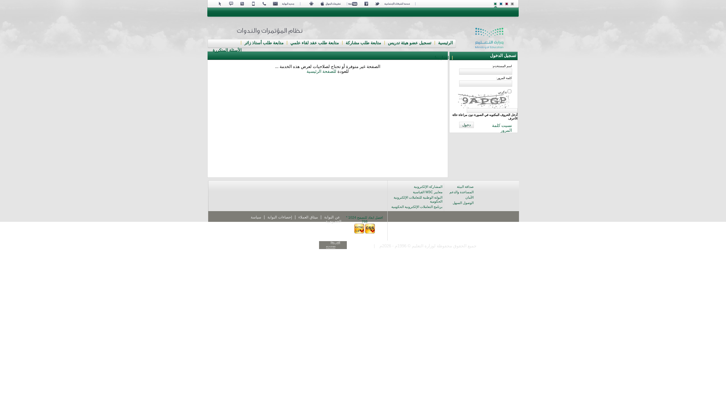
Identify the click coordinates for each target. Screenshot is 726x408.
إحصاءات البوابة (279, 217)
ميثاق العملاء (308, 217)
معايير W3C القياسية (427, 192)
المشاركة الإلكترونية (428, 187)
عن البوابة (332, 217)
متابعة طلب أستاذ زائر (264, 43)
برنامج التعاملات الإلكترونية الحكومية (416, 207)
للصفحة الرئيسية (321, 71)
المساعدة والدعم (461, 192)
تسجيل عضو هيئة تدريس (409, 43)
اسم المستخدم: (502, 66)
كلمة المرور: (504, 78)
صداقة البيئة (465, 187)
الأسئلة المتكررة (227, 50)
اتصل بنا (442, 58)
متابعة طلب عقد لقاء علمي (314, 43)
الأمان (469, 197)
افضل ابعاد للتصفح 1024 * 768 (364, 220)
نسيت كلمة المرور (502, 128)
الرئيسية (445, 43)
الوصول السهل (463, 203)
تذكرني (502, 92)
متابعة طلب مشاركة (363, 43)
